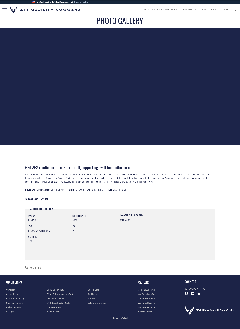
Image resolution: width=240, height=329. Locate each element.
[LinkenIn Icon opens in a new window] (192, 293)
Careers (144, 282)
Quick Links (14, 282)
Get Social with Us (194, 289)
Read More (125, 220)
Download (33, 199)
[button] (83, 2)
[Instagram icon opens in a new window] (199, 293)
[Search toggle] (235, 10)
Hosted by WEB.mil (120, 318)
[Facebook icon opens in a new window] (186, 293)
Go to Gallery (33, 267)
